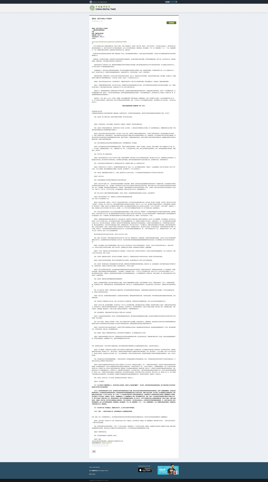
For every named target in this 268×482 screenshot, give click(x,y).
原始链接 (171, 23)
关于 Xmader (92, 474)
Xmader (106, 480)
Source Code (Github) (94, 467)
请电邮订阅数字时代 (107, 443)
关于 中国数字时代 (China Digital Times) (98, 470)
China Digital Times (99, 480)
